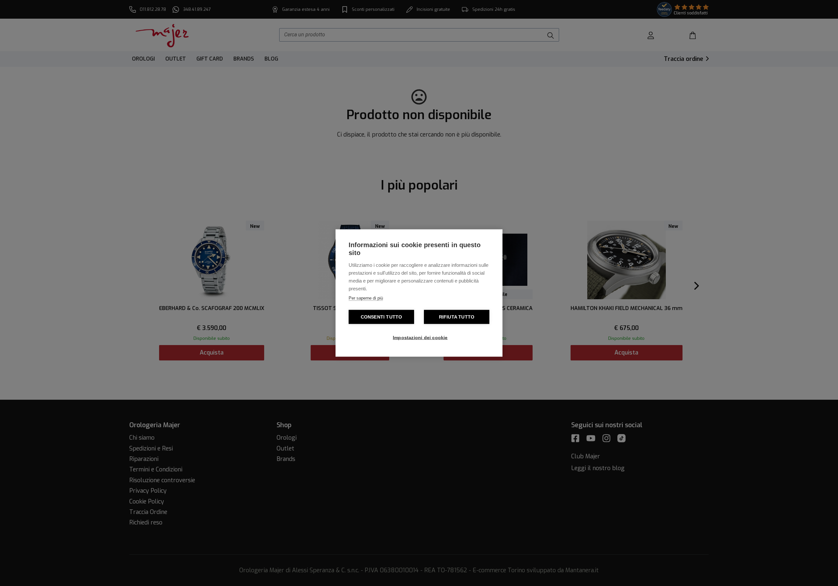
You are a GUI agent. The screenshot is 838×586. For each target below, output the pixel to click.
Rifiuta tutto (457, 317)
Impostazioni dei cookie (420, 337)
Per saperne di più (366, 298)
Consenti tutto (381, 317)
